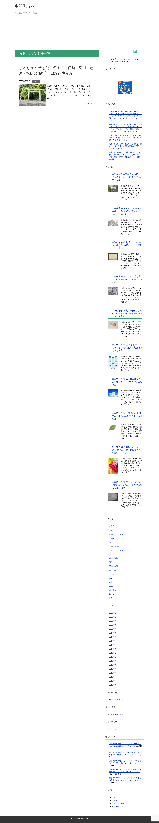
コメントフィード (119, 803)
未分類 (111, 574)
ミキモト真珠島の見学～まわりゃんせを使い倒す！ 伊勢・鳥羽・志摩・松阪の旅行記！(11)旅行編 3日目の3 (125, 137)
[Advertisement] (79, 33)
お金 (111, 530)
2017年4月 (113, 645)
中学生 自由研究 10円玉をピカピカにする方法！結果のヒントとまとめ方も (127, 313)
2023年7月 (113, 629)
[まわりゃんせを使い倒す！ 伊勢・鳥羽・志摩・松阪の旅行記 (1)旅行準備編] (32, 104)
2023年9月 (113, 621)
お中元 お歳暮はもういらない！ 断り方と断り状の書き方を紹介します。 (126, 450)
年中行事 (112, 570)
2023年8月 (113, 625)
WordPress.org (117, 806)
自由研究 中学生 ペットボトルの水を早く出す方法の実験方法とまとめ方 (127, 347)
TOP (23, 13)
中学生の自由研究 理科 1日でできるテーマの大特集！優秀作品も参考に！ (127, 177)
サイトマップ (113, 729)
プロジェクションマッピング (120, 550)
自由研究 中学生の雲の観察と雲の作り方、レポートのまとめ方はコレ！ (127, 381)
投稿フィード (117, 800)
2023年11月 (113, 613)
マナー (111, 554)
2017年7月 (113, 637)
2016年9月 (113, 661)
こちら (122, 700)
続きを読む (90, 103)
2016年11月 (113, 653)
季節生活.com (27, 6)
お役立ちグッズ (115, 526)
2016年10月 (113, 657)
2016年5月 (113, 677)
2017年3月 (113, 649)
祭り (111, 578)
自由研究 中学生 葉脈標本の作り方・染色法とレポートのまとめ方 (127, 416)
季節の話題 (113, 566)
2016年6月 (113, 673)
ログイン (115, 797)
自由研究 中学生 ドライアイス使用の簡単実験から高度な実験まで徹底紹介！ (127, 485)
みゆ (137, 755)
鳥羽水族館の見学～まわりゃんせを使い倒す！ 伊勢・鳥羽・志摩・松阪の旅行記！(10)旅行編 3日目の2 (125, 146)
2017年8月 (113, 633)
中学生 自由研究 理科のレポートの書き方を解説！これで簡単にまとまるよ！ (127, 245)
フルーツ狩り (114, 546)
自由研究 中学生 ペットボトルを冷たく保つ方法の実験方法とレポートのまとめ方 (127, 211)
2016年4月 (113, 681)
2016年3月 (113, 685)
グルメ (111, 538)
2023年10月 (113, 617)
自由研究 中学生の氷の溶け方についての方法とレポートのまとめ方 (127, 279)
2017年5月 (113, 641)
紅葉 (111, 582)
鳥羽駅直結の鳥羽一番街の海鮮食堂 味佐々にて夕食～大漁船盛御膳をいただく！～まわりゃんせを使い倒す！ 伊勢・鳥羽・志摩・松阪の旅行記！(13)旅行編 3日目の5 (125, 116)
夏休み (111, 562)
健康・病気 (113, 558)
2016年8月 (113, 665)
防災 (111, 598)
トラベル (36, 81)
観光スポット (114, 594)
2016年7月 (113, 669)
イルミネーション (116, 534)
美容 (111, 586)
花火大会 (112, 590)
